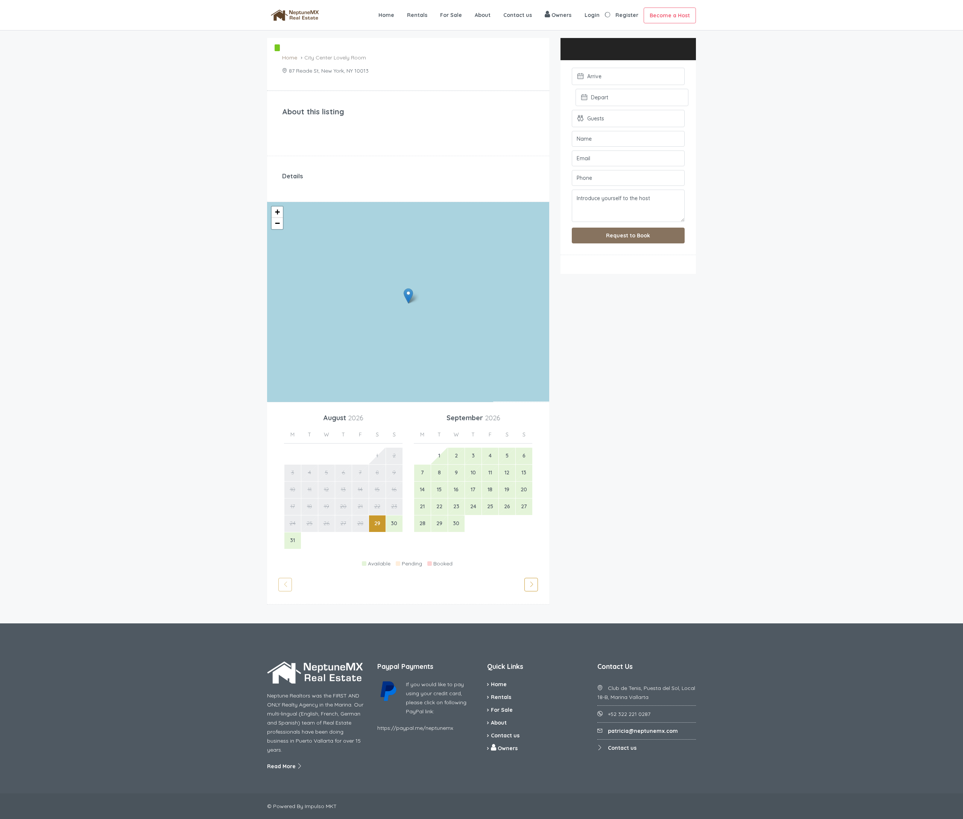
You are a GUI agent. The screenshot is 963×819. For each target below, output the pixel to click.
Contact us (517, 15)
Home (386, 15)
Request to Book (628, 235)
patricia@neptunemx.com (643, 731)
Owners (560, 15)
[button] (408, 296)
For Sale (451, 15)
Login (592, 15)
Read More (282, 766)
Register (626, 15)
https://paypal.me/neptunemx (415, 728)
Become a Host (670, 15)
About (483, 15)
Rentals (417, 15)
